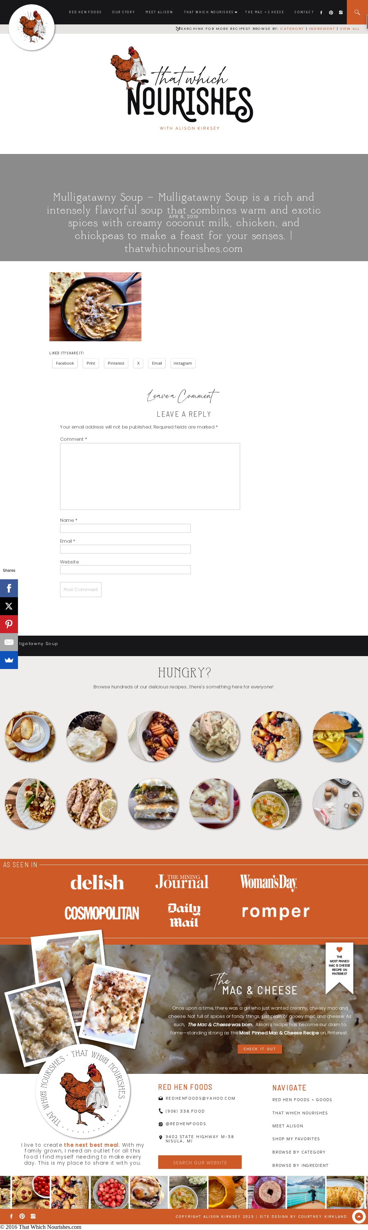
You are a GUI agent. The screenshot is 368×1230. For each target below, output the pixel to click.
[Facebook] (9, 588)
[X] (9, 606)
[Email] (9, 642)
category (292, 28)
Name (68, 520)
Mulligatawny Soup (34, 644)
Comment (73, 439)
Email (67, 541)
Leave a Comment (180, 397)
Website (69, 561)
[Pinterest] (9, 624)
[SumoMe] (9, 660)
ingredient (321, 28)
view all (350, 28)
